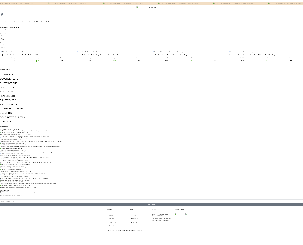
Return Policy (134, 218)
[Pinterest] (154, 241)
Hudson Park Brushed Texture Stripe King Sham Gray (170, 55)
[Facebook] (154, 232)
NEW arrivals (3, 48)
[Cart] (2, 18)
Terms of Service (113, 226)
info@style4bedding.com (162, 214)
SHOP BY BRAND (4, 126)
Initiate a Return (135, 222)
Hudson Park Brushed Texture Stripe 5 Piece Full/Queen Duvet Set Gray (100, 55)
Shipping (133, 215)
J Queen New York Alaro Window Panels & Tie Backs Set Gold (20, 55)
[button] (5, 22)
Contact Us (134, 226)
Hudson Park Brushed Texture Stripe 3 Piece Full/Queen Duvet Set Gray (252, 55)
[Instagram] (154, 236)
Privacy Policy (112, 222)
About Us (111, 215)
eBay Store (111, 218)
